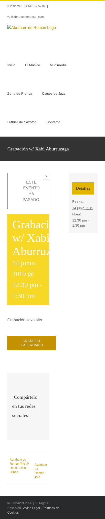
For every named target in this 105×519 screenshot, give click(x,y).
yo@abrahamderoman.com (25, 17)
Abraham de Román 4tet (41, 470)
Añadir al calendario (32, 343)
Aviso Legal (31, 508)
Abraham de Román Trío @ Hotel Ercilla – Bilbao (19, 465)
